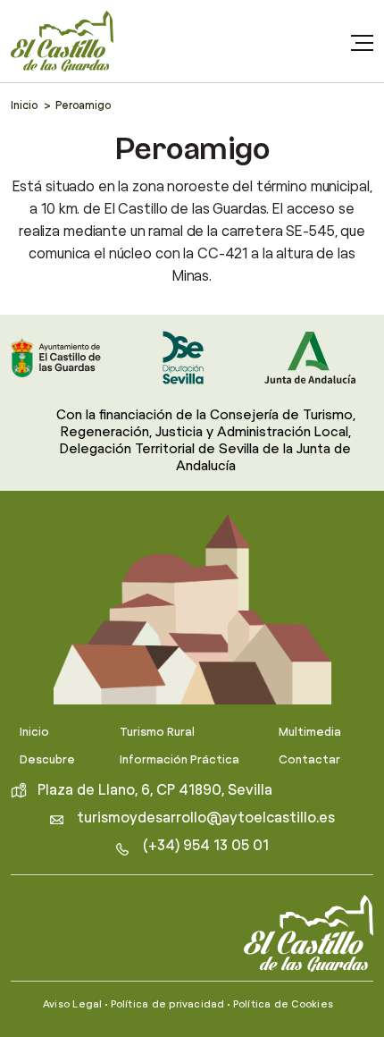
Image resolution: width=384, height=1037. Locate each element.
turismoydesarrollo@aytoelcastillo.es (206, 818)
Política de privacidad (168, 1004)
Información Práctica (179, 760)
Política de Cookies (283, 1004)
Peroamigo (83, 105)
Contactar (309, 760)
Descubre (47, 760)
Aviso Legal (73, 1004)
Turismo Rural (157, 732)
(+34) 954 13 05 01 (206, 846)
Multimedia (310, 732)
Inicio (24, 105)
